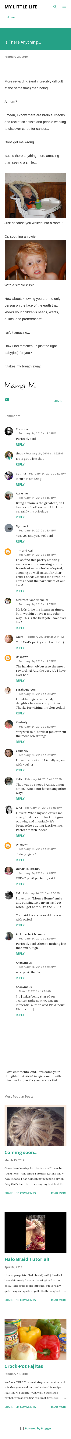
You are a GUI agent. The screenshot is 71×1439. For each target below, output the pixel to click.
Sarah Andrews (26, 689)
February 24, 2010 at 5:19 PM (37, 755)
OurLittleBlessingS (28, 869)
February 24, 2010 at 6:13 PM (37, 849)
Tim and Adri (24, 550)
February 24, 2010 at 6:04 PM (43, 807)
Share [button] (58, 401)
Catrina (21, 473)
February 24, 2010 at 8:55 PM (41, 893)
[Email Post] (7, 401)
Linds (19, 453)
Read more (58, 1193)
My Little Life (21, 7)
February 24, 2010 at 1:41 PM (37, 530)
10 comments (26, 1193)
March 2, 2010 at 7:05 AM (35, 991)
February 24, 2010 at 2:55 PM (37, 694)
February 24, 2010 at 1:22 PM (44, 453)
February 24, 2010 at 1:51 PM (37, 554)
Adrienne (22, 493)
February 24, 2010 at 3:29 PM (37, 726)
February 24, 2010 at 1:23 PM (47, 473)
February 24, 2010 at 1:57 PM (37, 604)
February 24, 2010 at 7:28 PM (37, 873)
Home (11, 17)
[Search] (55, 7)
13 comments (26, 1300)
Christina (22, 429)
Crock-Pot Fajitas (24, 1366)
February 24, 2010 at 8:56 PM (37, 938)
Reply (20, 444)
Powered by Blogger (37, 1428)
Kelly (19, 779)
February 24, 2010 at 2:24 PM (45, 637)
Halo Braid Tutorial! (27, 1259)
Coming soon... (21, 1152)
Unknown (22, 657)
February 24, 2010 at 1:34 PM (37, 498)
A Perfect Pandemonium (32, 600)
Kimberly (22, 722)
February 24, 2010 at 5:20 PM (43, 779)
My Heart (22, 526)
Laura (19, 637)
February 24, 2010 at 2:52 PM (37, 661)
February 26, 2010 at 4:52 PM (37, 967)
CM (18, 893)
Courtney (22, 751)
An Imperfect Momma (30, 934)
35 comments (26, 1407)
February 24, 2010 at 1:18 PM (37, 433)
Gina (19, 807)
